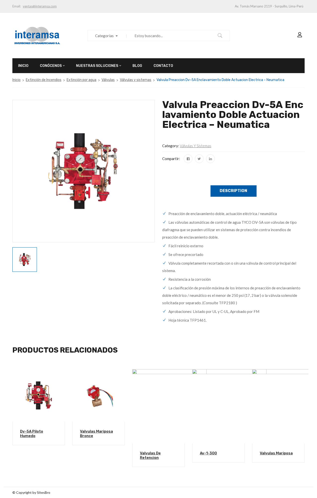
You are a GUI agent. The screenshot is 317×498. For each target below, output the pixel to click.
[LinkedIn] (210, 158)
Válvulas (108, 80)
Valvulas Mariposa (276, 453)
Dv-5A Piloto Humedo (31, 433)
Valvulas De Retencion (150, 455)
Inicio (16, 80)
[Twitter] (199, 158)
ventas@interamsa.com (40, 6)
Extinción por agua (81, 80)
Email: (16, 6)
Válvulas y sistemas (135, 80)
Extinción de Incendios (43, 80)
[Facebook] (188, 158)
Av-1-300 (208, 453)
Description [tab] (233, 190)
